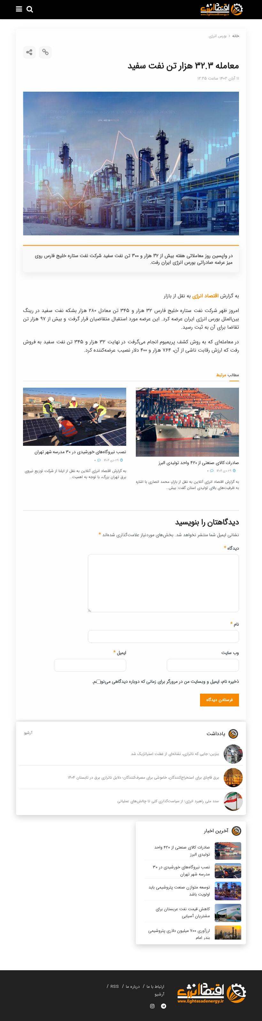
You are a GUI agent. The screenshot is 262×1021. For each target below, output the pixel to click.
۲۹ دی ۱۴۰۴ (224, 471)
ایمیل (119, 652)
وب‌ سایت (230, 652)
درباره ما (133, 986)
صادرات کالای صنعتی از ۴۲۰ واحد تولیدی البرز (198, 462)
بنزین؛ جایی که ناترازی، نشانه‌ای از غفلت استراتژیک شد (175, 754)
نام (234, 624)
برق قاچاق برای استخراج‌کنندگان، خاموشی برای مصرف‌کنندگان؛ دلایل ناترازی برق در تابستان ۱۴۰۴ (143, 777)
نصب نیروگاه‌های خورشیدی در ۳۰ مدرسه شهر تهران (80, 451)
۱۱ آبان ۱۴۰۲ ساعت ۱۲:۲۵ (218, 78)
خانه (235, 36)
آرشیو (28, 733)
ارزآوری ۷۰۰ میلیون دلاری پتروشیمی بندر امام (179, 934)
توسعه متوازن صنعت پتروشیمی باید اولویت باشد (179, 891)
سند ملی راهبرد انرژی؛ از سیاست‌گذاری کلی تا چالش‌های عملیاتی (168, 801)
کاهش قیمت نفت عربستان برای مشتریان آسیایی (183, 912)
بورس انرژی (218, 36)
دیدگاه (231, 548)
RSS (115, 986)
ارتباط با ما (155, 986)
